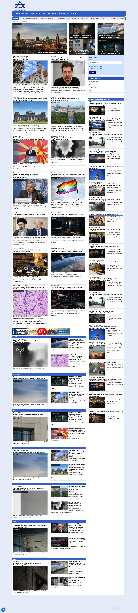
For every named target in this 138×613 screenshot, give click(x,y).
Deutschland (20, 13)
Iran (36, 13)
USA (40, 13)
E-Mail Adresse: (93, 59)
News (64, 13)
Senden (92, 72)
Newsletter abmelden (96, 68)
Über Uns (72, 13)
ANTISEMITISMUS (94, 81)
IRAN (90, 94)
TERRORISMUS (93, 87)
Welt (44, 13)
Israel (26, 13)
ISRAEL (91, 91)
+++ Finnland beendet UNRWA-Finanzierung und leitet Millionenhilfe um (103, 18)
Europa (32, 13)
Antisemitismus (51, 13)
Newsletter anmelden (96, 66)
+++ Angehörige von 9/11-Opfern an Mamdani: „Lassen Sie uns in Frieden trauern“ (55, 18)
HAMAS (91, 84)
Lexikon (59, 13)
